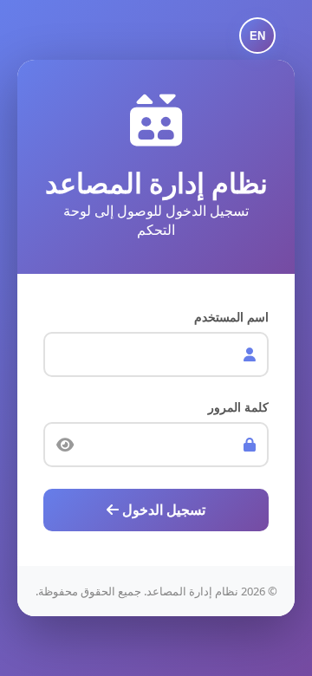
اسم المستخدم (231, 317)
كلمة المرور (238, 407)
